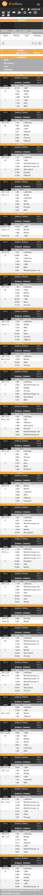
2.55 (17, 201)
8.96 (17, 137)
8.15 (17, 811)
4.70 (17, 160)
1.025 (17, 97)
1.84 (17, 716)
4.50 (17, 166)
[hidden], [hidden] (21, 77)
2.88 (17, 871)
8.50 (17, 520)
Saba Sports (28, 169)
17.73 (17, 305)
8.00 (17, 466)
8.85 (17, 140)
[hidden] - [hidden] (22, 82)
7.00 (17, 586)
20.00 (17, 299)
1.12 (17, 157)
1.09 (17, 517)
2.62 (17, 195)
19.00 (17, 302)
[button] (23, 10)
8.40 (17, 523)
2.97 (17, 808)
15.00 (17, 529)
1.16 (17, 103)
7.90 (17, 817)
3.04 (17, 805)
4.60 (17, 434)
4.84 (17, 428)
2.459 (17, 255)
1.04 (17, 742)
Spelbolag (8, 69)
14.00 (17, 532)
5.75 (17, 327)
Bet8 (25, 330)
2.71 (17, 843)
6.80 (17, 460)
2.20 (17, 618)
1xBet (26, 88)
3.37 (17, 131)
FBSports (27, 131)
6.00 (17, 210)
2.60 (17, 198)
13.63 (17, 656)
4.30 (17, 558)
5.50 (17, 330)
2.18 (17, 710)
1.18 (17, 122)
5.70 (17, 644)
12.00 (17, 169)
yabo (25, 463)
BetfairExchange (31, 163)
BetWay (26, 91)
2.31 (17, 235)
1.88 (17, 425)
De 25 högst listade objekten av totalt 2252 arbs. (21, 890)
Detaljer (21, 50)
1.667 (17, 229)
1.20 (17, 748)
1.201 (17, 745)
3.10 (17, 802)
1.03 (17, 91)
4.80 (17, 431)
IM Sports (27, 469)
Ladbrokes (28, 122)
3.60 (17, 491)
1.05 (17, 736)
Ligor (6, 66)
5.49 (17, 391)
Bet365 (26, 97)
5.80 (17, 394)
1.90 (17, 501)
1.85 (17, 621)
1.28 (17, 192)
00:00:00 (37, 53)
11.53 (17, 172)
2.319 (17, 226)
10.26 (17, 561)
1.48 (17, 416)
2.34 (17, 261)
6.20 (17, 207)
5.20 (17, 270)
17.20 (17, 339)
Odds (6, 60)
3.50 (17, 125)
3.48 (17, 128)
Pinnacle (27, 137)
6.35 (17, 290)
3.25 (17, 485)
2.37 (17, 258)
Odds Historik (21, 53)
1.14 (17, 549)
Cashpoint (27, 501)
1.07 (17, 287)
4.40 (17, 555)
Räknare (21, 20)
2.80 (17, 836)
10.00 (17, 564)
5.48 (17, 264)
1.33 (17, 252)
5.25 (17, 267)
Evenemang (9, 63)
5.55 (17, 647)
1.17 (17, 100)
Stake (26, 302)
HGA (25, 103)
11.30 (17, 175)
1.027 (17, 94)
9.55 (17, 733)
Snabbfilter (21, 57)
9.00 (17, 134)
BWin (26, 106)
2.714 (17, 839)
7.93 (17, 469)
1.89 (17, 419)
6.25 (17, 204)
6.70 (17, 592)
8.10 (17, 463)
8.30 (17, 526)
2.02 (17, 498)
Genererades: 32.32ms (11, 893)
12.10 (17, 88)
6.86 (17, 454)
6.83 (17, 457)
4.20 (17, 488)
